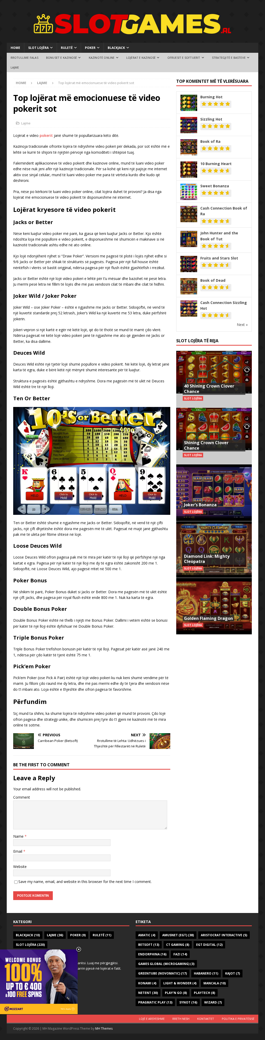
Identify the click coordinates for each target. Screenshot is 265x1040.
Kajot (232, 973)
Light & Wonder (179, 983)
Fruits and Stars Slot (219, 258)
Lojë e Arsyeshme (152, 1019)
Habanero (206, 973)
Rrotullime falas (24, 58)
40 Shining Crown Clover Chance (209, 388)
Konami (147, 983)
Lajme (15, 67)
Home (15, 48)
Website (20, 866)
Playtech (204, 993)
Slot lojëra (38, 48)
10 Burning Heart (216, 163)
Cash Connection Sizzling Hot (223, 305)
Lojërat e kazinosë (141, 58)
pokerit (46, 135)
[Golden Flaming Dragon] (214, 606)
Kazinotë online (102, 58)
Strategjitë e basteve (229, 58)
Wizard (213, 1002)
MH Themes (104, 1028)
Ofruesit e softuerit (183, 58)
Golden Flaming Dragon (208, 618)
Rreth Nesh (180, 1019)
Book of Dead (212, 280)
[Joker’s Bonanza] (214, 492)
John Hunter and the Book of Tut (219, 236)
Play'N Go (176, 993)
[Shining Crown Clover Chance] (214, 435)
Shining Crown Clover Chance (206, 445)
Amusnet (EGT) (178, 935)
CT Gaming (177, 944)
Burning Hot (211, 96)
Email (18, 851)
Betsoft (148, 944)
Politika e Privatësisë (238, 1019)
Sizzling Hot (211, 119)
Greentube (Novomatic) (162, 973)
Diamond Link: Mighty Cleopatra (207, 558)
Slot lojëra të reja (197, 341)
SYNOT (188, 1002)
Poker (90, 48)
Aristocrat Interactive (224, 935)
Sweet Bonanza (214, 185)
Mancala (214, 983)
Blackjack (116, 48)
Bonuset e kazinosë (61, 58)
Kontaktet (205, 1019)
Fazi (180, 954)
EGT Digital (209, 944)
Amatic (146, 935)
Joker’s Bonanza (200, 505)
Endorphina (152, 954)
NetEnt (148, 993)
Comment (21, 797)
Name (19, 836)
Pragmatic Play (155, 1002)
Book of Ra (210, 141)
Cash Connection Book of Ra (223, 211)
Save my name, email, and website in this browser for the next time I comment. (85, 881)
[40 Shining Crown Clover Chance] (214, 379)
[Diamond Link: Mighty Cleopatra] (214, 549)
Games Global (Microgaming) (166, 964)
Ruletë (67, 48)
